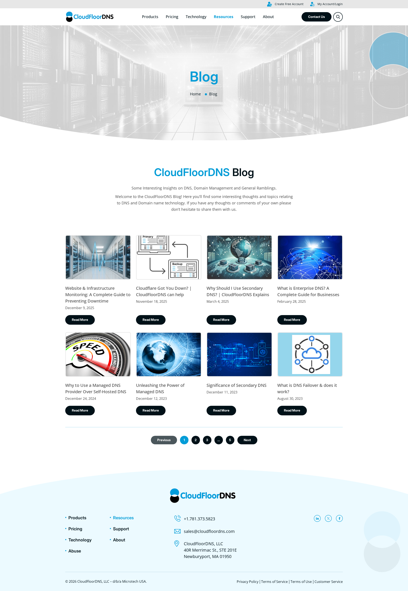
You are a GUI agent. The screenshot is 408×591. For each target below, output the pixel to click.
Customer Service (328, 581)
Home (195, 93)
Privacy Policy (247, 581)
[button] (338, 17)
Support (248, 16)
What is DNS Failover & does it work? (307, 388)
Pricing (172, 16)
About (268, 16)
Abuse (74, 551)
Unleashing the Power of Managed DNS (160, 388)
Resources (223, 16)
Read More (80, 320)
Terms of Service (274, 581)
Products (150, 16)
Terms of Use (301, 581)
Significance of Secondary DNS (236, 385)
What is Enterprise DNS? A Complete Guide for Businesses (308, 291)
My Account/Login (330, 4)
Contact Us (316, 17)
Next (247, 440)
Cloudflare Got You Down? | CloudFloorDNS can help (164, 291)
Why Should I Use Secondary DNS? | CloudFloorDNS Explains (238, 291)
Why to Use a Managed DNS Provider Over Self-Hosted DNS (95, 388)
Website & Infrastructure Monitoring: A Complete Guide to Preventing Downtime (97, 294)
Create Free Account (288, 4)
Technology (196, 16)
